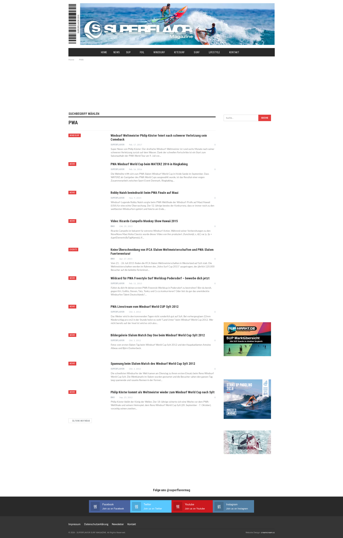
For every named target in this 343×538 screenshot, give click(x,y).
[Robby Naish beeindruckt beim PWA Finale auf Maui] (87, 203)
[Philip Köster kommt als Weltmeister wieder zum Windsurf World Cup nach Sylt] (87, 402)
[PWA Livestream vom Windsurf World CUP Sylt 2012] (87, 317)
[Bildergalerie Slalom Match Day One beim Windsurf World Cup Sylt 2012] (87, 345)
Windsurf (159, 52)
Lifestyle (214, 52)
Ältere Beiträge (81, 421)
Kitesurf (179, 52)
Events (73, 249)
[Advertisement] (171, 85)
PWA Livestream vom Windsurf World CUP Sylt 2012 (144, 306)
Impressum (74, 524)
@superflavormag (178, 490)
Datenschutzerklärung (96, 524)
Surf (197, 52)
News (116, 52)
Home (104, 52)
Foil (142, 52)
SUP (128, 52)
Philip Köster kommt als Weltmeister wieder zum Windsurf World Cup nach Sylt (163, 392)
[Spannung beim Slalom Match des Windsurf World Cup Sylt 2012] (87, 374)
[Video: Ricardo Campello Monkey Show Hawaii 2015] (87, 231)
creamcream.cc (268, 532)
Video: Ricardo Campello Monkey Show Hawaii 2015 (144, 221)
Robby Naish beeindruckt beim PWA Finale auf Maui (144, 193)
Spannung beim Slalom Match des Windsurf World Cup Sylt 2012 (153, 363)
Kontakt (234, 52)
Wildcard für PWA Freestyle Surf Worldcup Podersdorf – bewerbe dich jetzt (160, 278)
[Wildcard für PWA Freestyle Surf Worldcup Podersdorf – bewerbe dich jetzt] (87, 288)
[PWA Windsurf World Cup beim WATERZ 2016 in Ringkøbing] (87, 174)
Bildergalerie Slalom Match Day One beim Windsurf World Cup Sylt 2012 (158, 335)
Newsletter (118, 524)
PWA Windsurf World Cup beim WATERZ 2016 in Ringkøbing (149, 164)
